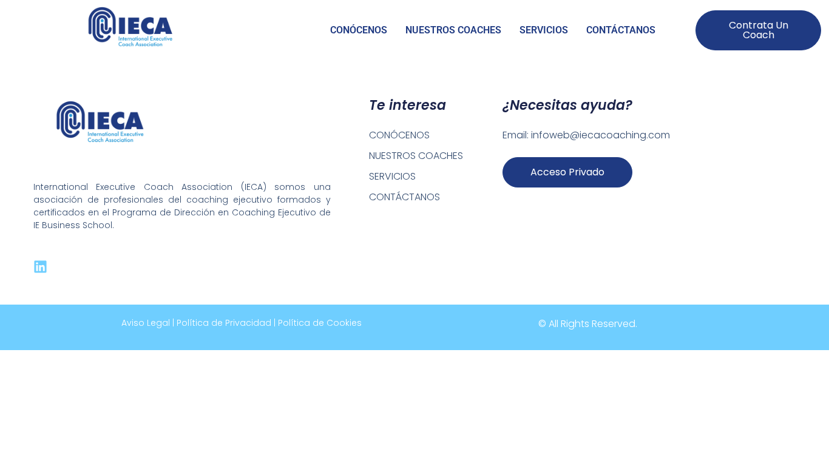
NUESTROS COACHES (453, 30)
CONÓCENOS (358, 30)
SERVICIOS (543, 30)
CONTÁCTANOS (620, 30)
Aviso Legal (145, 323)
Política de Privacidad (224, 323)
